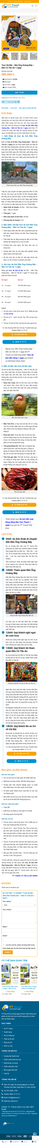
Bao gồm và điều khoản (27, 108)
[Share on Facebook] (6, 102)
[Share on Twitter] (9, 102)
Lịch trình (13, 108)
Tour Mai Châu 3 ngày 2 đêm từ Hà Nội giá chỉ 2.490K (28, 988)
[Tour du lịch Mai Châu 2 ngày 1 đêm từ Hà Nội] (10, 974)
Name (5, 927)
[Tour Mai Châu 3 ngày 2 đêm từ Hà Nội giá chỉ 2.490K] (28, 974)
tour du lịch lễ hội (16, 270)
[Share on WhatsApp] (3, 102)
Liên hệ (10, 1)
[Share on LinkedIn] (18, 102)
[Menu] (36, 6)
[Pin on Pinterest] (15, 102)
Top (34, 1142)
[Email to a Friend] (12, 102)
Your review (7, 909)
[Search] (32, 6)
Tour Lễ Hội (21, 97)
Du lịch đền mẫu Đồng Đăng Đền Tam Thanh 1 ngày (19, 522)
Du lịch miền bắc (13, 97)
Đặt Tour (19, 92)
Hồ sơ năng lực (18, 1)
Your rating (7, 901)
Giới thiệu (5, 108)
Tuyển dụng (27, 1)
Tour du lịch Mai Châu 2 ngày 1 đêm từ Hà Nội (10, 988)
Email (5, 936)
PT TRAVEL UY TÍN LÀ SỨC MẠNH (24, 876)
